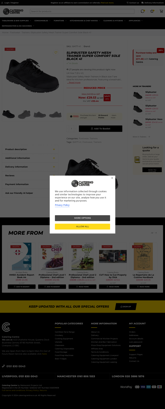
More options (82, 218)
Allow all (82, 226)
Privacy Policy (62, 204)
